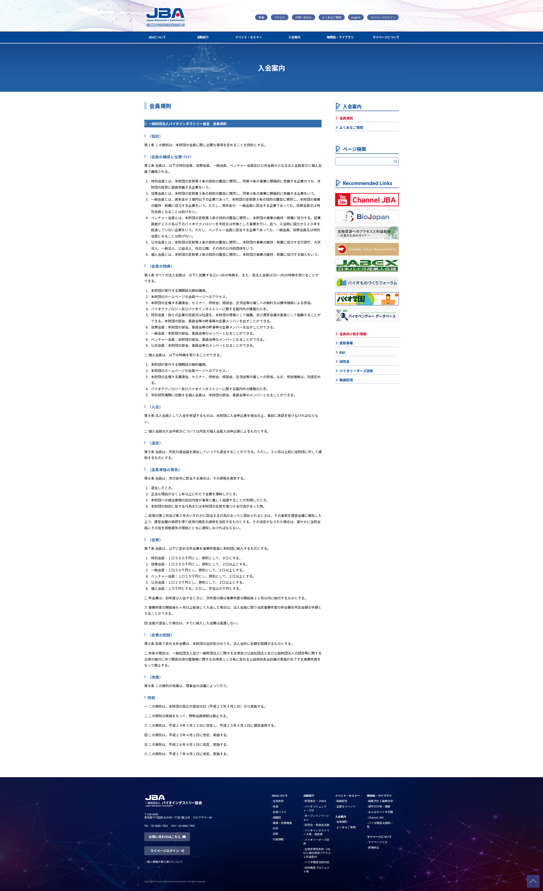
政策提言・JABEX (315, 801)
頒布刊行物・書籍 (379, 806)
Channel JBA (376, 817)
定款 (275, 834)
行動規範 (278, 839)
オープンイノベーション (316, 817)
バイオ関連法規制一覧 (380, 825)
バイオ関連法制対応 (317, 862)
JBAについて (157, 37)
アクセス (279, 17)
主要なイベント (346, 806)
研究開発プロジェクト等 (316, 869)
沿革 (275, 828)
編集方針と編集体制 (380, 801)
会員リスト (280, 812)
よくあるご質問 (331, 17)
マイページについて (386, 37)
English (355, 17)
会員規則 (346, 118)
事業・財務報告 (282, 823)
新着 (261, 17)
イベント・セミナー (248, 37)
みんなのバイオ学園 (380, 812)
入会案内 (294, 37)
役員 (275, 806)
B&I (342, 352)
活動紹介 (203, 37)
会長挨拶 (278, 801)
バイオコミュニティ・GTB (315, 808)
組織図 (277, 817)
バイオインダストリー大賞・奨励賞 (316, 832)
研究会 (344, 361)
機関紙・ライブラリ (340, 37)
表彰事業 (346, 343)
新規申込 (373, 847)
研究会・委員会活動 (317, 825)
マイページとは (378, 842)
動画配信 (346, 380)
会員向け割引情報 (353, 334)
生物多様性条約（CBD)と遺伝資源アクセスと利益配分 (317, 853)
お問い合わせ (303, 17)
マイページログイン (383, 17)
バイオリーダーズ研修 (356, 371)
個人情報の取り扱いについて (165, 862)
